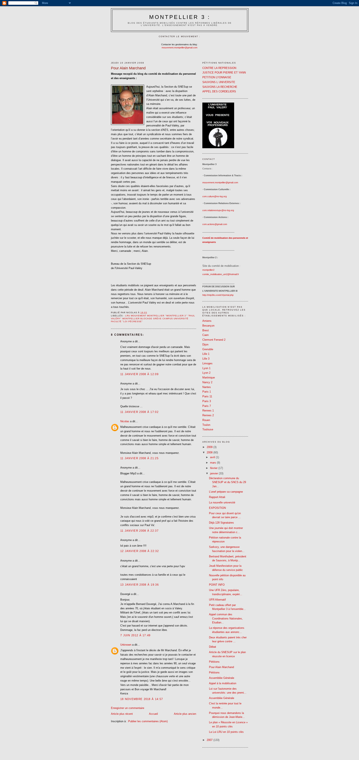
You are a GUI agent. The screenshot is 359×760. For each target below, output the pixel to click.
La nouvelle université (222, 502)
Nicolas (124, 421)
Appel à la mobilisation (222, 683)
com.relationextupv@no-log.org (218, 210)
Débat (212, 646)
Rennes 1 (208, 410)
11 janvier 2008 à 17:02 (139, 412)
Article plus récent (122, 713)
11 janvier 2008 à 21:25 (139, 458)
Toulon (206, 424)
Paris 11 (207, 396)
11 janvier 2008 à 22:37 (139, 530)
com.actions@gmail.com (214, 224)
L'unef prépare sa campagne (226, 491)
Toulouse (207, 429)
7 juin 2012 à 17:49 (135, 635)
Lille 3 (205, 358)
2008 (210, 452)
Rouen (206, 420)
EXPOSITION (217, 507)
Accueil (153, 713)
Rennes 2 (208, 415)
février (214, 468)
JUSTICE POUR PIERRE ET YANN (224, 72)
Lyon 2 (206, 372)
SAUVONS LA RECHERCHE (219, 86)
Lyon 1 (206, 368)
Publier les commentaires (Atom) (148, 721)
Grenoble (207, 349)
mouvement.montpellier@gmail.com (179, 47)
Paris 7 (206, 406)
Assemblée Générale (221, 677)
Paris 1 (206, 391)
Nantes (206, 387)
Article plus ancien (185, 713)
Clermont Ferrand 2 (213, 339)
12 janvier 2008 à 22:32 (139, 551)
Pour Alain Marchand (221, 667)
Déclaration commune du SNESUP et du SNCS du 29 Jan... (227, 482)
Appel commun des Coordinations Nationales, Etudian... (226, 618)
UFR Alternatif (217, 599)
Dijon (205, 344)
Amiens (206, 320)
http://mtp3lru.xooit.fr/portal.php (218, 295)
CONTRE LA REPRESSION (219, 68)
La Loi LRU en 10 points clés (226, 731)
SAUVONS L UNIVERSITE (218, 82)
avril (213, 457)
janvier (214, 473)
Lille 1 (205, 353)
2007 (210, 740)
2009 (210, 447)
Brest (205, 330)
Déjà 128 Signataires (221, 522)
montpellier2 (208, 270)
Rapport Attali (217, 497)
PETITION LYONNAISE (216, 77)
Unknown (125, 644)
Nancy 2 (207, 382)
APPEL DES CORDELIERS (219, 91)
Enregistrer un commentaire (127, 708)
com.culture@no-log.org (214, 196)
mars (213, 462)
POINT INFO (217, 584)
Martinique (208, 377)
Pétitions (214, 661)
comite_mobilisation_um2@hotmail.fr (220, 274)
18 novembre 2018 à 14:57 (141, 699)
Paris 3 (206, 401)
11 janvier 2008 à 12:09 (139, 374)
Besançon (208, 325)
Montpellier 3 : (179, 17)
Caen (205, 335)
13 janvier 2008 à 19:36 (139, 584)
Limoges (207, 363)
